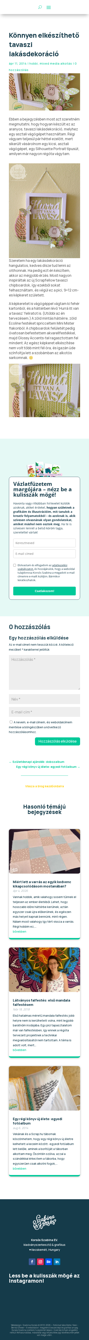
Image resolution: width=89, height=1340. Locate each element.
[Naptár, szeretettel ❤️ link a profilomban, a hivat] (68, 1293)
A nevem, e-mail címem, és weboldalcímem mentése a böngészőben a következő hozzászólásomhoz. (40, 727)
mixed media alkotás (56, 63)
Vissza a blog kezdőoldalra (44, 786)
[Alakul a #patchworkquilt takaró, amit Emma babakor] (44, 1293)
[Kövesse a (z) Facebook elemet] (32, 1261)
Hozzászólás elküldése (57, 741)
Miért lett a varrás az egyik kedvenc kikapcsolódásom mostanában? (42, 884)
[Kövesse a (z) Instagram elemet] (40, 1261)
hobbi (33, 63)
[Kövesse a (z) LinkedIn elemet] (57, 1261)
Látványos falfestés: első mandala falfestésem (41, 1002)
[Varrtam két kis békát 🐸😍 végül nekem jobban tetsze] (68, 1307)
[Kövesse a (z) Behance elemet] (48, 1261)
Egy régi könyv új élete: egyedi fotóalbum (37, 1121)
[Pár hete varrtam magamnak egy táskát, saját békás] (44, 1307)
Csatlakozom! (44, 591)
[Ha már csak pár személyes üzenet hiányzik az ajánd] (20, 1307)
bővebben (19, 931)
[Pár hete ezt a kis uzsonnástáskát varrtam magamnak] (20, 1293)
